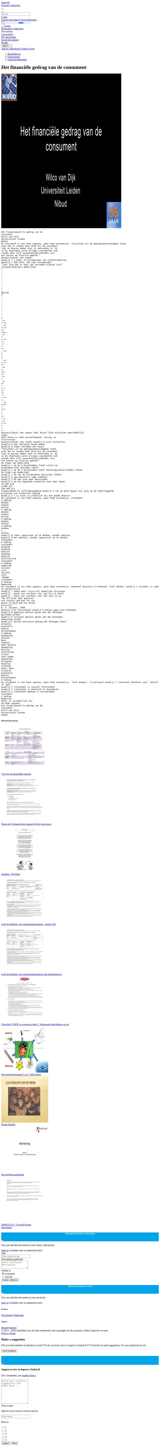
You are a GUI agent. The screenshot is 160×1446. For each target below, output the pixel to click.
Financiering (14, 57)
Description (12, 1259)
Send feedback (9, 1351)
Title (3, 1253)
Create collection (10, 1280)
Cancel (5, 1443)
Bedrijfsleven (14, 54)
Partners (13, 1327)
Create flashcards (28, 20)
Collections (17, 28)
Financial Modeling (17, 59)
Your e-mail (7, 1405)
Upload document (10, 20)
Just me (8, 1277)
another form (28, 1375)
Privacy (5, 1333)
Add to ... (6, 46)
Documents (6, 1315)
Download (6, 1227)
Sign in (5, 1250)
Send (14, 1443)
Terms (12, 1333)
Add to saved (27, 48)
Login (4, 17)
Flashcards (6, 28)
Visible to (6, 1270)
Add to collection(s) (11, 48)
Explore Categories (10, 5)
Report (4, 1327)
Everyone (10, 1273)
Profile (4, 42)
